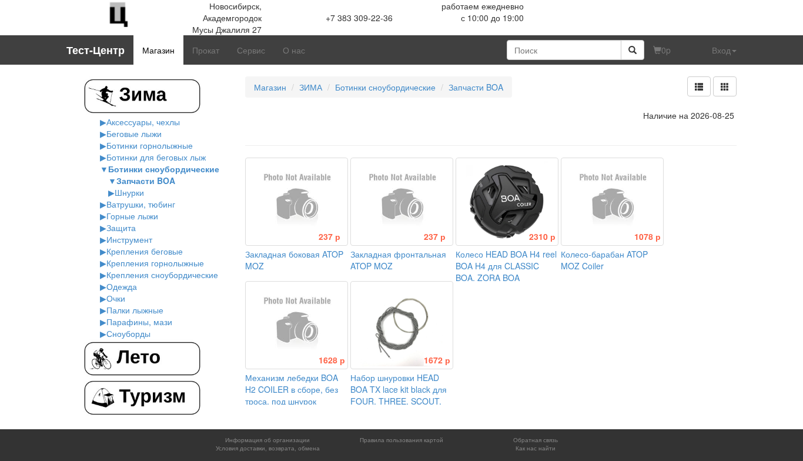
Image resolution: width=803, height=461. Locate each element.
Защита (121, 227)
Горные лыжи (132, 216)
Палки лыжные (134, 310)
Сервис (251, 50)
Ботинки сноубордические (163, 169)
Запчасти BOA (145, 180)
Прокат (205, 50)
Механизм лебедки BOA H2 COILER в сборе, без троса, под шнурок (295, 383)
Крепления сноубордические (162, 274)
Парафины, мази (139, 322)
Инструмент (129, 239)
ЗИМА (310, 87)
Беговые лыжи (134, 133)
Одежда (121, 286)
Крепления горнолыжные (155, 263)
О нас (294, 50)
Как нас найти (536, 448)
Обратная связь (535, 440)
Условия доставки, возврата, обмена (268, 448)
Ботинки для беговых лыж (156, 157)
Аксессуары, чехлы (143, 122)
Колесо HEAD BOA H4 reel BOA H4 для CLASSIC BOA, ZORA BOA (506, 259)
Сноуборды (128, 333)
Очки (115, 298)
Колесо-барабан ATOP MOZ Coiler (611, 254)
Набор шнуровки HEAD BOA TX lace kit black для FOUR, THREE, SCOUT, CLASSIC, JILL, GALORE (400, 389)
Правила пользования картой (401, 440)
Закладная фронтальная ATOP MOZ (398, 254)
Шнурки (129, 192)
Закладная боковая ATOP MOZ (294, 254)
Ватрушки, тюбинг (140, 204)
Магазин (158, 50)
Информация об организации (267, 440)
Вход (721, 50)
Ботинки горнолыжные (149, 145)
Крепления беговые (144, 251)
